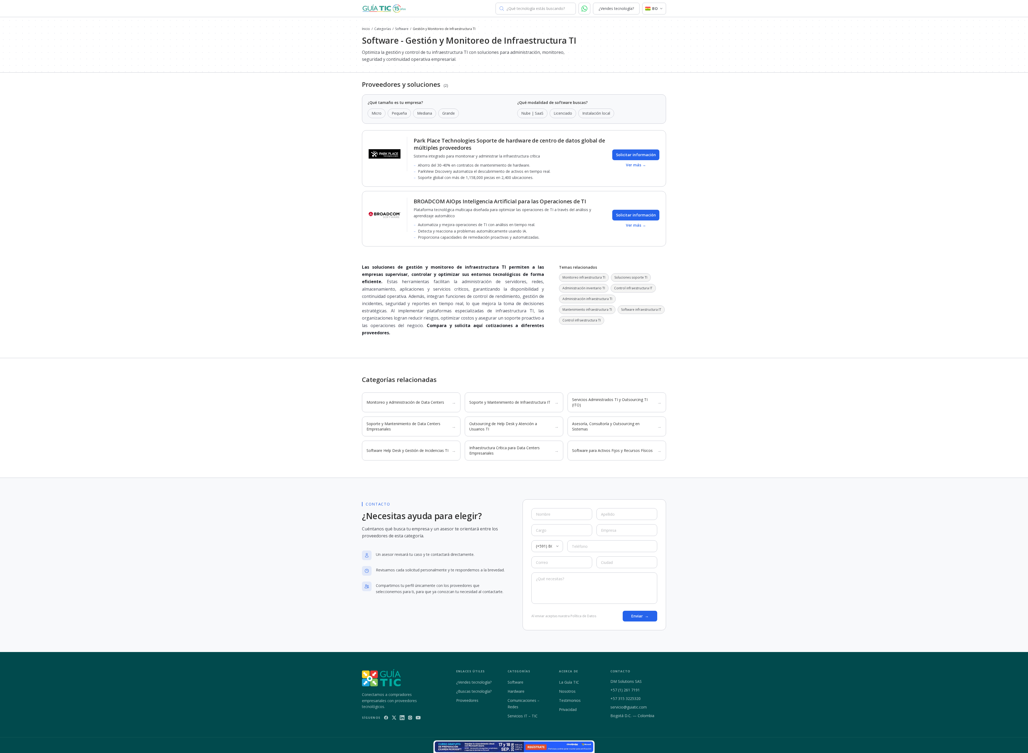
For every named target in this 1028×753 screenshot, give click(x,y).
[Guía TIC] (384, 8)
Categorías (382, 29)
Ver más (636, 164)
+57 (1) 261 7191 (625, 689)
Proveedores (467, 700)
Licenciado (563, 113)
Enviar (640, 616)
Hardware (516, 691)
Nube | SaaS (532, 113)
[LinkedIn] (402, 717)
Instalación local (596, 113)
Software (402, 29)
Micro (376, 113)
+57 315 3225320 (625, 698)
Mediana (424, 113)
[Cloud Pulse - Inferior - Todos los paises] (514, 746)
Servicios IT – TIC (523, 715)
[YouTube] (418, 717)
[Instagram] (410, 717)
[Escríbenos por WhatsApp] (584, 8)
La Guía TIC (569, 682)
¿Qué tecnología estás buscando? (536, 8)
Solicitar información (636, 154)
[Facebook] (386, 717)
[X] (394, 717)
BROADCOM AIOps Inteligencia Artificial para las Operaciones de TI (500, 201)
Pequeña (399, 113)
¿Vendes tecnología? (616, 8)
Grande (448, 113)
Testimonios (570, 700)
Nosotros (567, 691)
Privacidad (568, 709)
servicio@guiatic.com (628, 707)
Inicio (366, 29)
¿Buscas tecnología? (474, 691)
